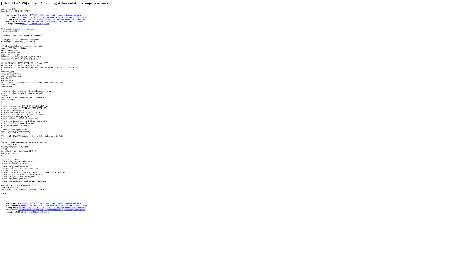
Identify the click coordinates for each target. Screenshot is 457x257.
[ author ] (46, 24)
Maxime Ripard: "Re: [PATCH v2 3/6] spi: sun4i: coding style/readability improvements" (51, 21)
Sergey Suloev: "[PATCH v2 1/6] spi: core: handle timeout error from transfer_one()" (50, 15)
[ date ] (24, 24)
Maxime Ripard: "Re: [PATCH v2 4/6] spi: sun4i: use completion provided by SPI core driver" (50, 19)
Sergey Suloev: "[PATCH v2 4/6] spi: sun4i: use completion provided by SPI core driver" (54, 17)
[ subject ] (39, 24)
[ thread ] (31, 24)
